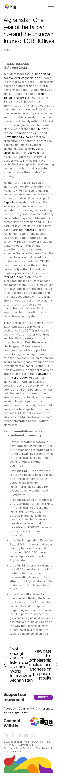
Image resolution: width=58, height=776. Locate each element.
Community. (27, 708)
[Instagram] (6, 735)
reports (28, 230)
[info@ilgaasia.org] (33, 735)
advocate (45, 373)
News (25, 712)
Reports (9, 202)
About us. (10, 708)
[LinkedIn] (19, 735)
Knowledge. (12, 712)
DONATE (43, 697)
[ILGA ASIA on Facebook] (12, 735)
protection (21, 377)
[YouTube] (26, 735)
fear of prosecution (17, 277)
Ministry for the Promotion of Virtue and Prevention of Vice (27, 133)
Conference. (44, 708)
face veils (33, 152)
